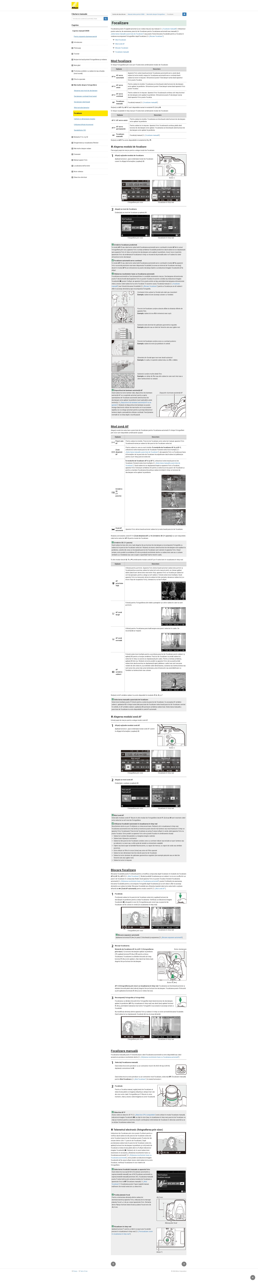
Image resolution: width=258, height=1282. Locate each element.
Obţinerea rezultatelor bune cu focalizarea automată (139, 881)
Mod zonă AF (120, 44)
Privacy (75, 1271)
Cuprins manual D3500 (80, 31)
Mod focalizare (120, 40)
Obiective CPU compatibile (145, 1115)
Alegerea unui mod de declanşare (85, 91)
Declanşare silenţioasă (82, 102)
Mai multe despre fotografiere (156, 14)
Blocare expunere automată (172, 937)
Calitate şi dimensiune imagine (84, 119)
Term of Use (83, 1271)
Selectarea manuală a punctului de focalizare (127, 34)
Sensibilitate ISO (80, 130)
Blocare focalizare (156, 36)
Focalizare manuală (169, 29)
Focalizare (78, 113)
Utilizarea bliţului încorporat (83, 125)
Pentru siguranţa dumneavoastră (85, 36)
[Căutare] (106, 18)
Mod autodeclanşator (81, 108)
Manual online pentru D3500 (136, 14)
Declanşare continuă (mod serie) (85, 96)
